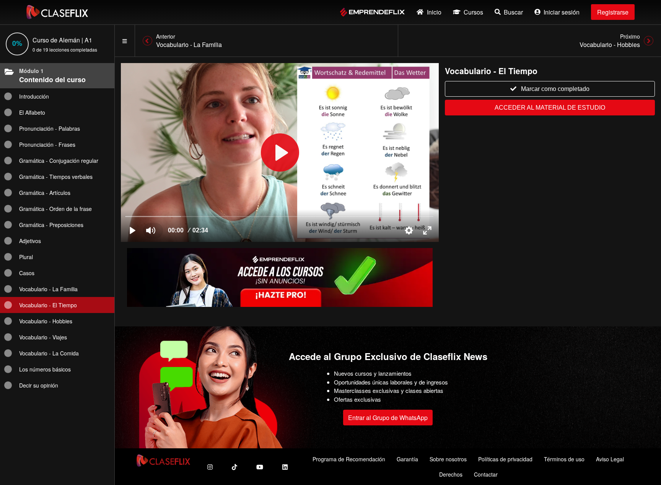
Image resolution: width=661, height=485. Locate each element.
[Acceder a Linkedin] (285, 467)
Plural (26, 257)
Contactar (486, 474)
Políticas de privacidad (505, 459)
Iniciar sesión (562, 12)
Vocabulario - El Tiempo (48, 305)
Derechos (450, 474)
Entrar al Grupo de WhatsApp (388, 417)
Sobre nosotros (448, 459)
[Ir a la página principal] (57, 12)
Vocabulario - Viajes (43, 337)
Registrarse (612, 12)
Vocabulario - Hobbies (45, 321)
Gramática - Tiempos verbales (56, 176)
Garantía (407, 459)
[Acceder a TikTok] (234, 467)
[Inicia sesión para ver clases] (280, 152)
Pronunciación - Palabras (49, 128)
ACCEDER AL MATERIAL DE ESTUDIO (550, 107)
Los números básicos (45, 369)
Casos (26, 273)
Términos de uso (564, 459)
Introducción (34, 96)
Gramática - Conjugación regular (58, 160)
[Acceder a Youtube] (260, 467)
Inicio (434, 12)
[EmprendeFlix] (372, 12)
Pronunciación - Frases (47, 144)
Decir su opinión (38, 385)
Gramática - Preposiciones (51, 225)
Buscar (513, 12)
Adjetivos (30, 241)
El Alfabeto (32, 112)
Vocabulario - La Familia (48, 289)
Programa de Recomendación (349, 459)
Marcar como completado (555, 89)
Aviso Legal (610, 459)
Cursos (473, 12)
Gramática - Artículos (44, 192)
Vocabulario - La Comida (49, 353)
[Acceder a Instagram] (210, 467)
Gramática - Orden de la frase (55, 208)
